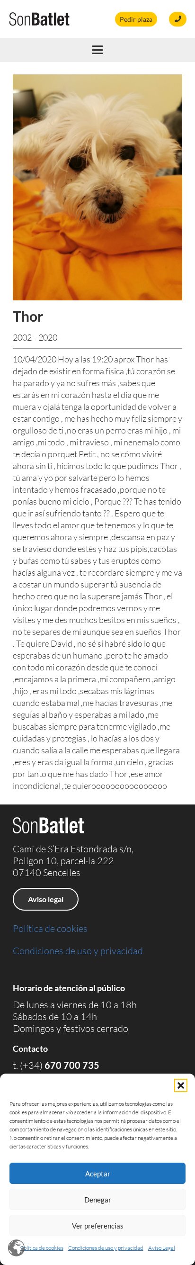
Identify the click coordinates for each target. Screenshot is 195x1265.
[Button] (177, 19)
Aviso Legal (161, 1247)
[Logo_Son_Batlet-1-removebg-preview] (39, 19)
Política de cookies (41, 1247)
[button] (181, 1085)
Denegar (97, 1199)
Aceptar (97, 1173)
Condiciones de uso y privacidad (105, 1247)
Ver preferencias (98, 1225)
